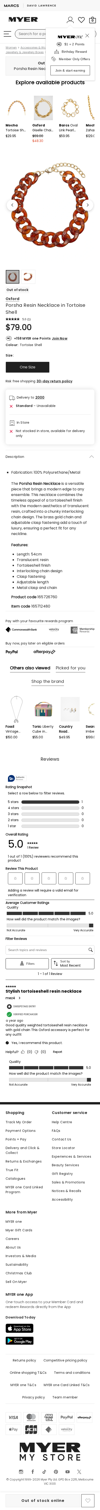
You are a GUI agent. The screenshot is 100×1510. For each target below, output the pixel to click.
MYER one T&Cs (23, 1385)
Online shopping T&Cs (28, 1372)
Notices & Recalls (66, 1191)
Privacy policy (33, 1397)
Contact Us (61, 1139)
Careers (12, 1238)
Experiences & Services (71, 1156)
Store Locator (63, 1148)
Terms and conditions (72, 1372)
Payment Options (21, 1130)
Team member (65, 1397)
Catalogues (15, 1178)
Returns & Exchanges (24, 1161)
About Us (13, 1247)
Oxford (12, 298)
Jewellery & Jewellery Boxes (25, 52)
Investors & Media (21, 1256)
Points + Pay (16, 1139)
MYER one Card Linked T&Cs (67, 1385)
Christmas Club (19, 1273)
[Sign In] (70, 20)
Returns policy (24, 1360)
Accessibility (62, 1199)
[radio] (28, 367)
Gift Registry (62, 1173)
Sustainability (17, 1264)
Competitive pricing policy (65, 1360)
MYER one (14, 1221)
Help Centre (62, 1122)
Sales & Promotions (68, 1182)
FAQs (56, 1130)
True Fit (12, 1170)
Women (11, 47)
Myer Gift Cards (19, 1230)
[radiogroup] (50, 367)
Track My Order (19, 1122)
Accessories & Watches (37, 47)
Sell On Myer (16, 1281)
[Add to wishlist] (87, 1500)
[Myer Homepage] (23, 22)
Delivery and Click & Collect (23, 1150)
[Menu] (7, 34)
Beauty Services (65, 1165)
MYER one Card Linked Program (24, 1189)
